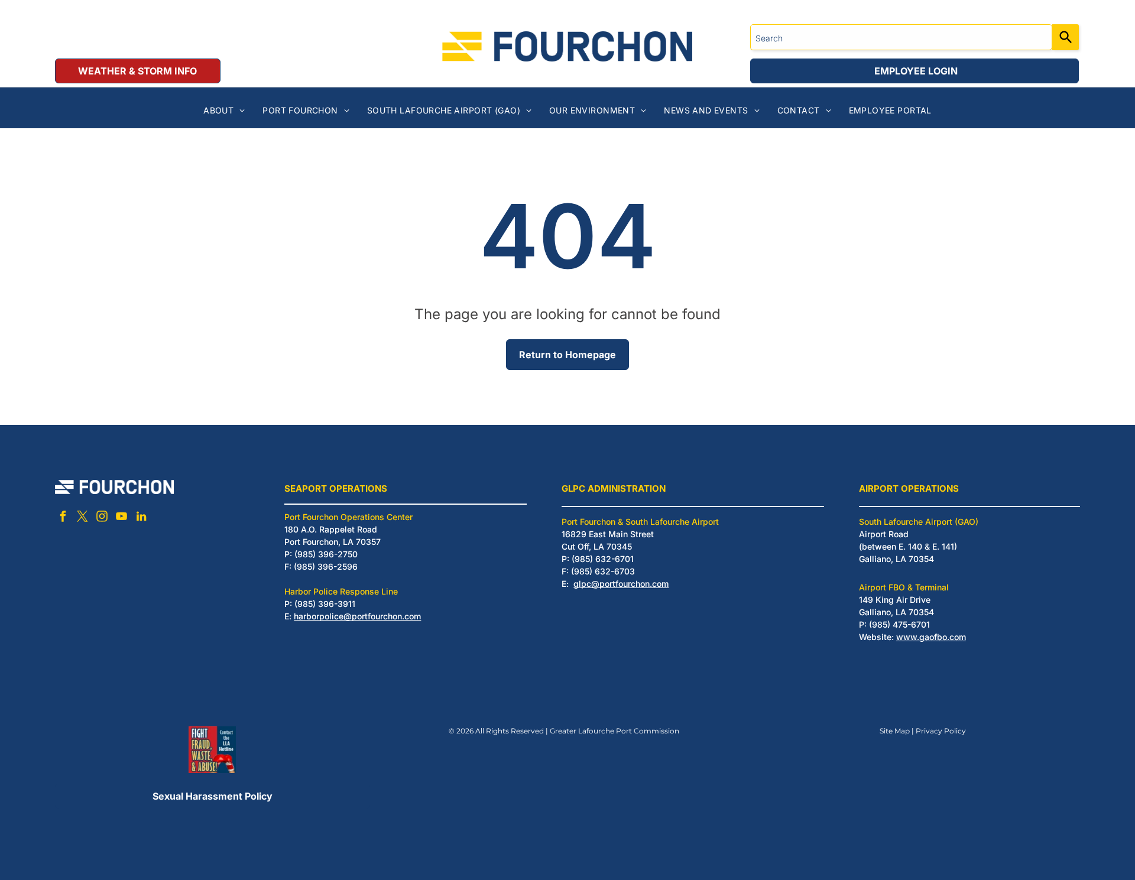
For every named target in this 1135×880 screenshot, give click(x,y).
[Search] (1065, 37)
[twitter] (82, 518)
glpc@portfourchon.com (621, 584)
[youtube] (122, 518)
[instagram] (102, 518)
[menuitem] (224, 110)
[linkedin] (141, 518)
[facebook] (63, 518)
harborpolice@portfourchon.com (357, 616)
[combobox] (901, 37)
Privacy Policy (941, 730)
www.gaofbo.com (931, 637)
